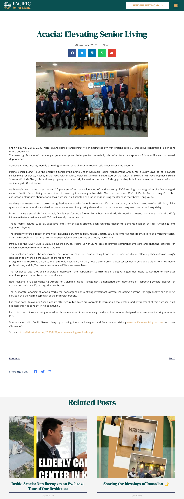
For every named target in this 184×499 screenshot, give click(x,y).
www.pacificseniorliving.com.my (145, 322)
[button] (176, 5)
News (106, 45)
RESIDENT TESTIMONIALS (148, 5)
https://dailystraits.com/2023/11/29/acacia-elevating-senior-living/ (56, 332)
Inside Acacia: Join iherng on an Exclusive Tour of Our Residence (48, 486)
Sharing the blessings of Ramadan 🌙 (136, 483)
